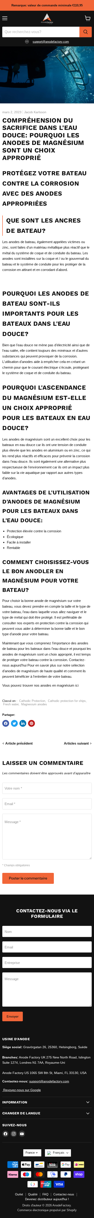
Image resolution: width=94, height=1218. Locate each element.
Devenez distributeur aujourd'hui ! (47, 1199)
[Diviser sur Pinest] (31, 723)
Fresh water (10, 704)
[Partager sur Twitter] (14, 723)
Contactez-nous (63, 1194)
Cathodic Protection (32, 701)
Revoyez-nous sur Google (21, 1090)
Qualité (32, 1194)
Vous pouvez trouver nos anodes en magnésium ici (40, 685)
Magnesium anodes (34, 704)
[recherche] (85, 32)
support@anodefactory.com (51, 41)
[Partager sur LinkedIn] (22, 723)
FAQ (45, 1194)
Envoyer (12, 1016)
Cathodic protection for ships (67, 701)
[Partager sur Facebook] (5, 723)
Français (58, 1152)
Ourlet (19, 1194)
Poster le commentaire (28, 878)
